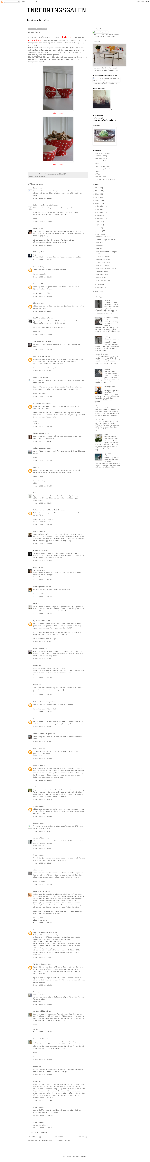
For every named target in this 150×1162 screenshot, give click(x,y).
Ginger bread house (102, 166)
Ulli (35, 467)
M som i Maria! (102, 354)
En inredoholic (39, 403)
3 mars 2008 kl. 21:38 (42, 296)
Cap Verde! (108, 454)
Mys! (97, 406)
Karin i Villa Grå (40, 1011)
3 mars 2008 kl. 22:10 (42, 349)
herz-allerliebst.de (41, 521)
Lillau (97, 174)
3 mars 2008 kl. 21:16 (42, 198)
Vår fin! (99, 243)
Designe (36, 823)
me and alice (38, 838)
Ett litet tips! (103, 265)
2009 (97, 200)
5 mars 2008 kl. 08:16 (42, 923)
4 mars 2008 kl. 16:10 (42, 712)
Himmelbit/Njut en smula (43, 267)
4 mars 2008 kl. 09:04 (42, 561)
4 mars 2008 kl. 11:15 (42, 597)
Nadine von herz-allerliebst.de (46, 510)
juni (99, 225)
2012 (97, 191)
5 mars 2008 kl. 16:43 (42, 1075)
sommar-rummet (39, 648)
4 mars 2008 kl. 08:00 (42, 503)
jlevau (97, 171)
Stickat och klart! (104, 237)
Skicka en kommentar (39, 1132)
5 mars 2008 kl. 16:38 (42, 1032)
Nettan (35, 493)
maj (98, 228)
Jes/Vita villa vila (41, 318)
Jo (34, 719)
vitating (36, 870)
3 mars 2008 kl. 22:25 (42, 371)
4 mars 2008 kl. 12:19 (42, 614)
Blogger (84, 1156)
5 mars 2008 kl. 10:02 (42, 957)
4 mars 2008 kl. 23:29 (42, 863)
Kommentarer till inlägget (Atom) (56, 1140)
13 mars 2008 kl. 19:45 (42, 1128)
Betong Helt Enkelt (102, 153)
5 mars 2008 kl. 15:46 (42, 1004)
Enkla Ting (99, 164)
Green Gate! (101, 277)
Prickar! (99, 246)
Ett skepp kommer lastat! (106, 268)
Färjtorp (36, 567)
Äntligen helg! (102, 272)
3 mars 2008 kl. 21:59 (42, 311)
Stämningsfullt (39, 252)
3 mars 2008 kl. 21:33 (42, 277)
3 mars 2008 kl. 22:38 (42, 426)
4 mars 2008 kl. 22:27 (42, 831)
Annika (35, 806)
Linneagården (38, 992)
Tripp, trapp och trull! (106, 240)
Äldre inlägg (82, 1137)
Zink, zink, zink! (103, 263)
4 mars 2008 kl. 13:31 (42, 659)
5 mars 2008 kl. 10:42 (42, 985)
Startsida (59, 1137)
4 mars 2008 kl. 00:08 (42, 460)
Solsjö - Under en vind (42, 205)
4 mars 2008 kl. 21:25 (42, 799)
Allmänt (42, 176)
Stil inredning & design (105, 179)
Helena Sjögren (39, 550)
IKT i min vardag (40, 356)
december (101, 206)
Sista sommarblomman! (110, 435)
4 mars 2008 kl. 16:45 (42, 727)
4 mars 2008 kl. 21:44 (42, 816)
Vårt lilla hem (39, 378)
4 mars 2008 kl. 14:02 (42, 678)
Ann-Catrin (37, 748)
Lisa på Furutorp (40, 891)
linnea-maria (38, 433)
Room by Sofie (100, 177)
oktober (100, 212)
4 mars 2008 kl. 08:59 (42, 544)
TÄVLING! (107, 369)
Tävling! (107, 300)
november (101, 209)
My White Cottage (40, 621)
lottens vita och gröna (42, 734)
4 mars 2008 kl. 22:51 (42, 848)
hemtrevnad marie (40, 930)
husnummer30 (38, 284)
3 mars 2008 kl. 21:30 (42, 260)
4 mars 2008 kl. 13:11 (42, 642)
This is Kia (38, 765)
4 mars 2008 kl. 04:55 (42, 486)
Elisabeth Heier (101, 161)
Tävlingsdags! (109, 387)
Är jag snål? (101, 419)
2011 (97, 194)
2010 (97, 197)
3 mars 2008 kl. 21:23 (42, 222)
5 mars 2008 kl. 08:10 (42, 884)
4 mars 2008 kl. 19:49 (42, 759)
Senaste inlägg (35, 1137)
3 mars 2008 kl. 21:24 (42, 245)
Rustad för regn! (103, 259)
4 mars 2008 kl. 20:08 (42, 780)
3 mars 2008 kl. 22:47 (42, 441)
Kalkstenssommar (39, 448)
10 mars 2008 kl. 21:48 (42, 1115)
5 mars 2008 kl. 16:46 (42, 1100)
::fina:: (36, 787)
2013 (97, 188)
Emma (35, 188)
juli (99, 222)
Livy (35, 604)
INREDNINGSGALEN (56, 10)
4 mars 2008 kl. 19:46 (42, 742)
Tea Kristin (38, 531)
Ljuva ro (36, 303)
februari (101, 284)
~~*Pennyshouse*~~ (40, 587)
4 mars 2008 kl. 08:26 (42, 524)
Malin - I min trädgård (42, 702)
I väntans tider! (103, 256)
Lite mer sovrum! (103, 280)
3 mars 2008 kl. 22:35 (42, 396)
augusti (100, 218)
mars (99, 234)
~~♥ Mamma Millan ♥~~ (42, 341)
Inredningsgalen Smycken (105, 169)
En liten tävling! (111, 318)
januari (100, 287)
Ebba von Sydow (101, 158)
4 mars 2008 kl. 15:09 (42, 695)
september (101, 215)
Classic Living (101, 156)
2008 (97, 203)
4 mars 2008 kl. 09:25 (42, 580)
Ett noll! (100, 249)
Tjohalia (36, 228)
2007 (97, 291)
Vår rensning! (102, 274)
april (99, 231)
